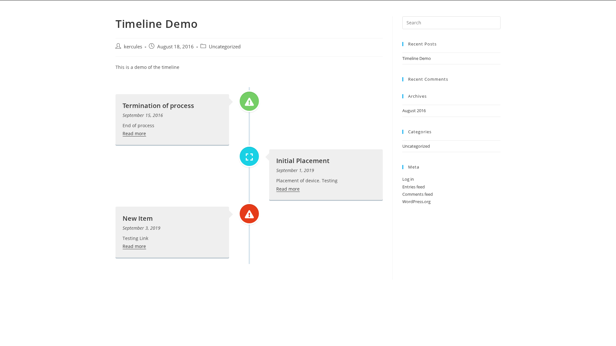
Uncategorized (225, 47)
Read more (134, 133)
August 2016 (414, 110)
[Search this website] (451, 22)
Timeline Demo (416, 58)
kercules (133, 47)
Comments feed (417, 194)
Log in (408, 179)
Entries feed (413, 187)
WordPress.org (416, 201)
